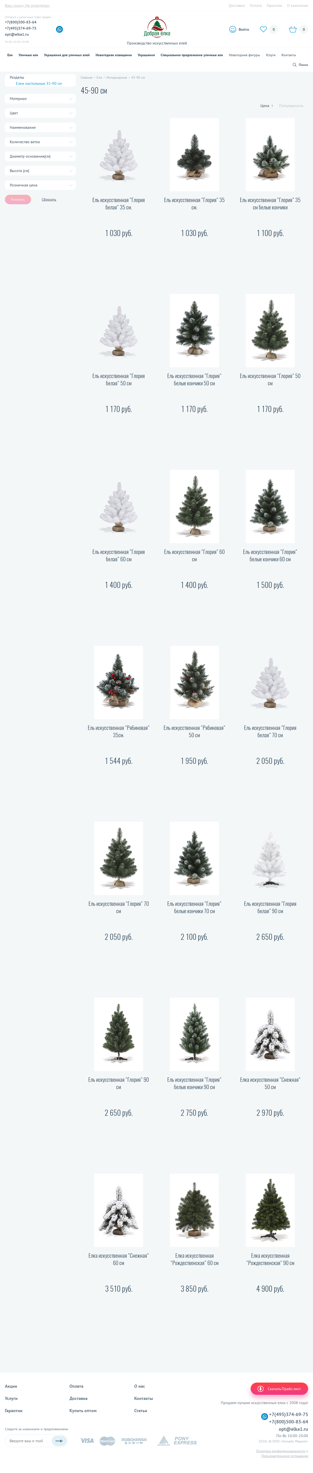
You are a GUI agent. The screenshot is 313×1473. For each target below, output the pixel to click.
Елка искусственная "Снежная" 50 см (270, 1083)
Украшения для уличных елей (67, 55)
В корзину (119, 249)
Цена (266, 105)
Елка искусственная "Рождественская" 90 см (270, 1259)
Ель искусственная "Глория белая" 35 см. (118, 203)
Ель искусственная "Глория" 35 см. (194, 203)
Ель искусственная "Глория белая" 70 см (270, 731)
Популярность (291, 105)
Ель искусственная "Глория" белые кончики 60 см (270, 555)
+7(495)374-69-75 (20, 28)
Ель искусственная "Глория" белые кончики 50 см (194, 379)
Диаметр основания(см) (30, 156)
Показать (18, 199)
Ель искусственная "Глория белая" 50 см (118, 379)
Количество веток (25, 141)
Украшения (146, 55)
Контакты (288, 55)
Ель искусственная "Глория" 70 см (119, 907)
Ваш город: (27, 5)
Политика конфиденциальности (280, 1451)
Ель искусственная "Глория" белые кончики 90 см (194, 1083)
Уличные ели (28, 55)
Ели (10, 55)
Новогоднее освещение (114, 55)
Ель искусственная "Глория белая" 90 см (270, 907)
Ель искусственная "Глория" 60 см (194, 555)
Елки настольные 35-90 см (39, 83)
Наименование (23, 127)
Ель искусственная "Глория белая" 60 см (118, 555)
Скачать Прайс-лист (284, 1388)
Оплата (256, 5)
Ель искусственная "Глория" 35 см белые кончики (270, 203)
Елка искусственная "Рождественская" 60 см (194, 1259)
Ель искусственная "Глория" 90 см (118, 1083)
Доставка (237, 5)
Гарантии (274, 5)
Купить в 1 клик (118, 266)
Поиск (303, 65)
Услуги (271, 55)
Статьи (140, 1410)
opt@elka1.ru (17, 34)
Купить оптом (83, 1410)
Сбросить (49, 199)
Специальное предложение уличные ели (192, 55)
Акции (11, 1386)
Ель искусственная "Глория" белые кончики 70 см (194, 907)
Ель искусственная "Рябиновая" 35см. (119, 731)
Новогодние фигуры (244, 55)
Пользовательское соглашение (284, 1456)
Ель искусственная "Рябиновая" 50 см (194, 731)
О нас (139, 1386)
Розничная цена (23, 185)
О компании (297, 5)
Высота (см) (19, 170)
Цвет (14, 112)
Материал (18, 98)
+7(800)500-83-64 (20, 22)
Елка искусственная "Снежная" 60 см (119, 1259)
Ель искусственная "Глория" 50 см (270, 379)
